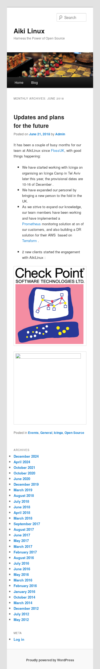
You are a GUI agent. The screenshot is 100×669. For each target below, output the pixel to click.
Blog (34, 82)
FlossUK (57, 150)
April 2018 (22, 512)
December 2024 (26, 456)
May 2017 (21, 540)
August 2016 (24, 557)
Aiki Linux (29, 30)
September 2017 (27, 523)
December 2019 (26, 484)
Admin (60, 134)
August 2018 (24, 495)
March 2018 (23, 518)
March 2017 (23, 546)
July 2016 (21, 563)
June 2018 (22, 506)
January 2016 (24, 591)
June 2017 (22, 534)
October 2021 (24, 467)
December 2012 (26, 608)
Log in (19, 639)
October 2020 (24, 473)
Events (33, 432)
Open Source (74, 432)
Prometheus (31, 223)
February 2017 (25, 552)
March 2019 (23, 489)
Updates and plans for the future (39, 121)
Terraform (29, 240)
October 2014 (24, 597)
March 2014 (23, 602)
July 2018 (21, 501)
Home (19, 82)
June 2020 (22, 478)
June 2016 (22, 568)
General (46, 432)
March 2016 (23, 580)
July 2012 (21, 613)
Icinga (58, 432)
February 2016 (25, 585)
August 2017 (24, 529)
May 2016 (21, 574)
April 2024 (22, 461)
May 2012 (21, 619)
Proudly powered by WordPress (50, 660)
